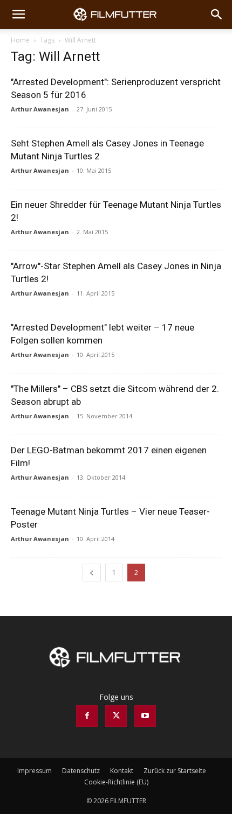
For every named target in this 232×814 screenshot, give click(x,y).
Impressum (34, 770)
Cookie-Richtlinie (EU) (116, 782)
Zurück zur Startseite (175, 770)
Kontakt (121, 770)
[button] (18, 14)
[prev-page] (92, 572)
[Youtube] (145, 716)
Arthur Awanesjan (40, 109)
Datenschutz (81, 770)
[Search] (217, 14)
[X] (116, 716)
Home (20, 40)
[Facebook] (87, 716)
